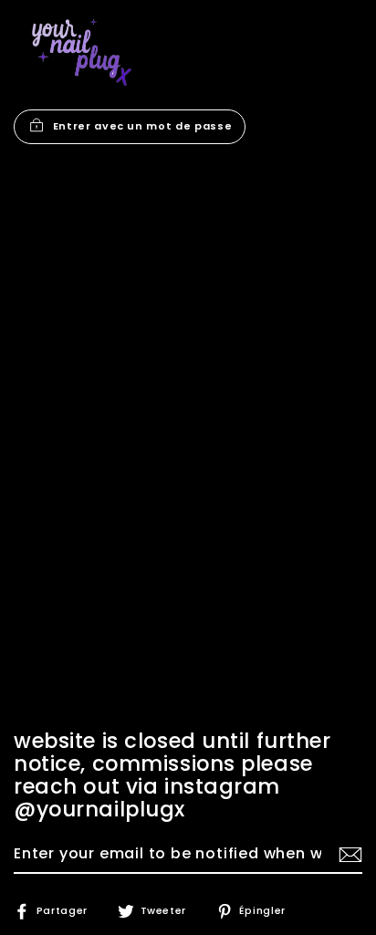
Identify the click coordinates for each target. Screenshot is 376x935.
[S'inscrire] (347, 855)
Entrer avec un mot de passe (143, 126)
